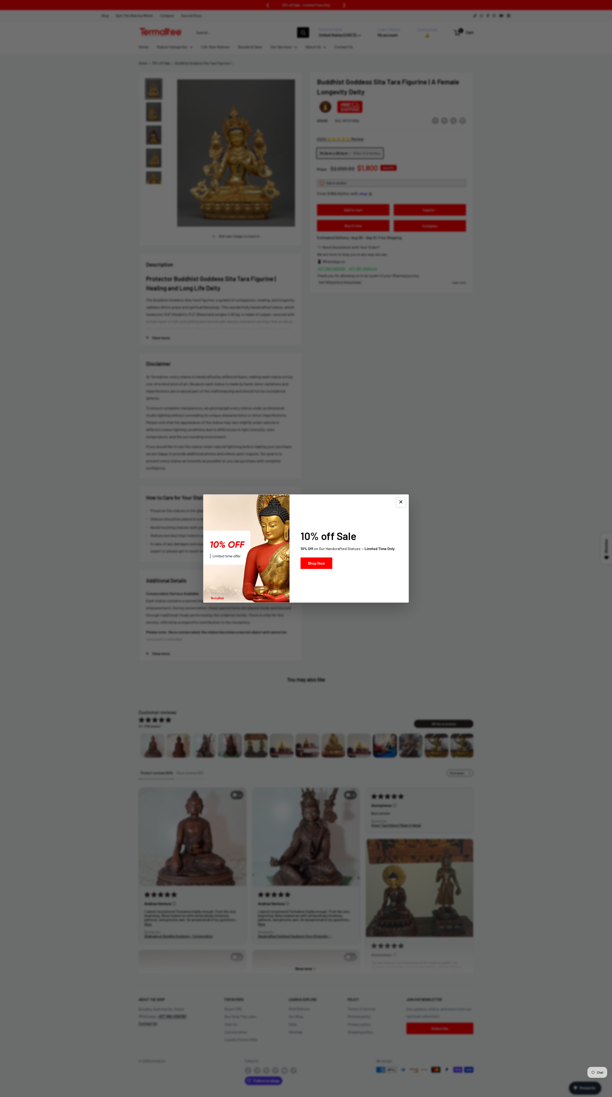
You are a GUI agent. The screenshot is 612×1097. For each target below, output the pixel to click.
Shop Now (316, 563)
